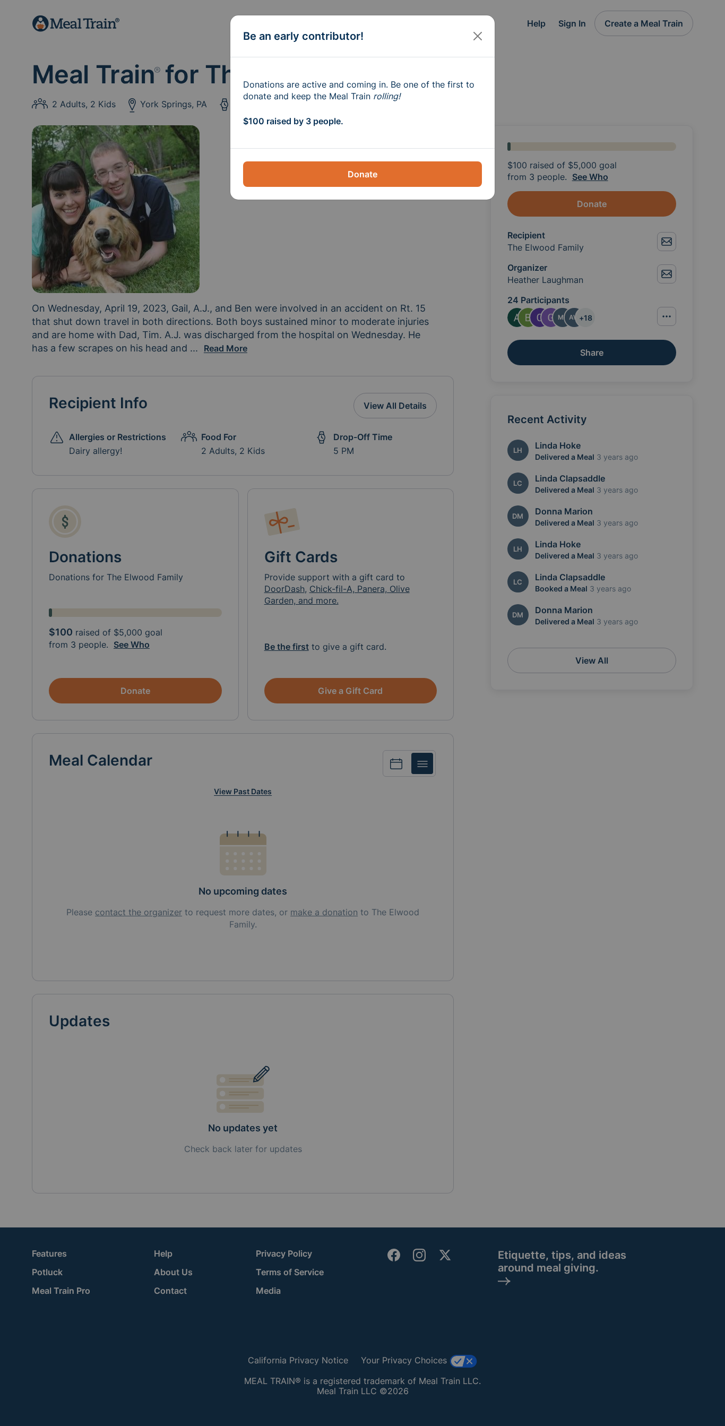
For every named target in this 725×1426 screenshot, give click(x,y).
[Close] (477, 36)
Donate (362, 174)
